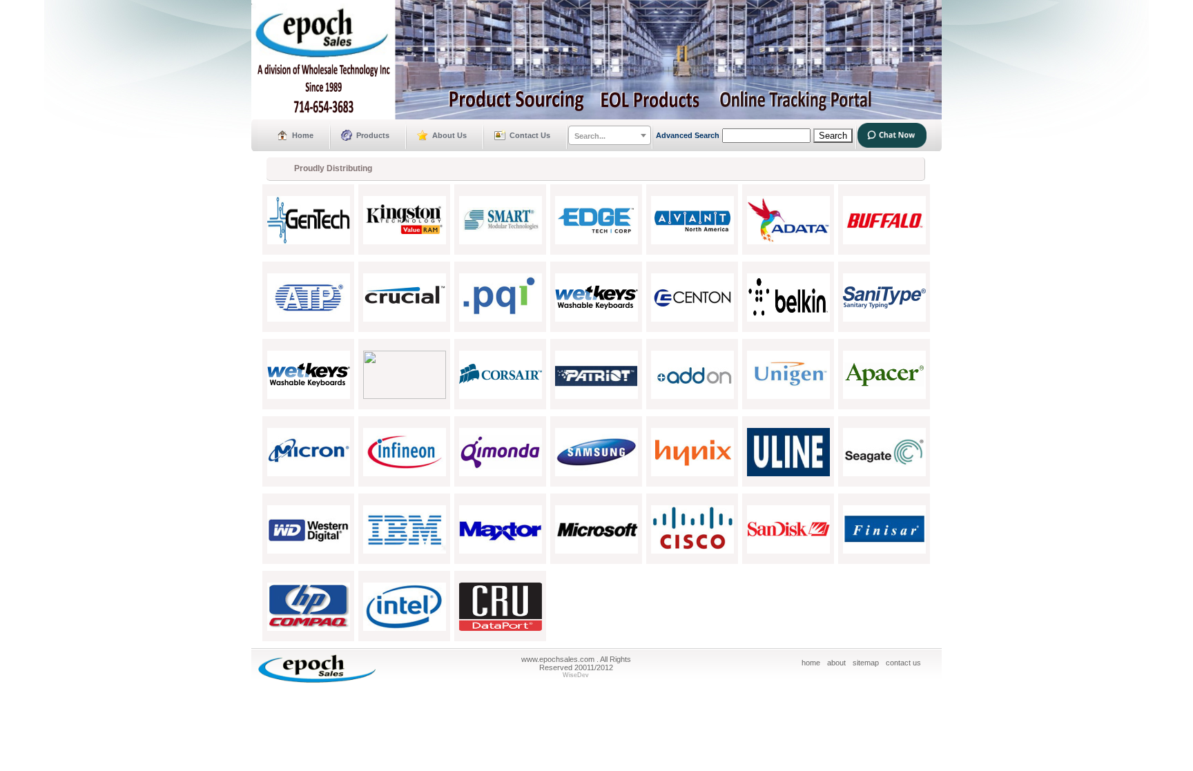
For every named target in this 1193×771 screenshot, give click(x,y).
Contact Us (530, 135)
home (811, 662)
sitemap (866, 662)
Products (372, 135)
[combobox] (609, 135)
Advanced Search (687, 135)
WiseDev (576, 675)
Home (302, 135)
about (836, 662)
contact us (903, 662)
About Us (449, 135)
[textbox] (609, 136)
